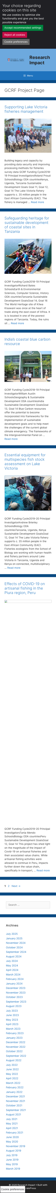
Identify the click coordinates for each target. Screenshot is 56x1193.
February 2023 (15, 1033)
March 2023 (13, 1028)
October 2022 (14, 1051)
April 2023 (12, 1024)
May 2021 (12, 1123)
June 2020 (12, 1137)
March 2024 (13, 974)
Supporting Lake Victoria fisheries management (25, 109)
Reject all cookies (14, 34)
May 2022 (12, 1073)
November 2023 (16, 992)
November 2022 (15, 1046)
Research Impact (39, 60)
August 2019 (13, 1150)
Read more (37, 202)
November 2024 (16, 942)
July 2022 (12, 1064)
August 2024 (14, 956)
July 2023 (12, 1010)
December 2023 (15, 988)
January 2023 (14, 1037)
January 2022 (14, 1092)
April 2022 (12, 1078)
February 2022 (14, 1087)
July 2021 (11, 1119)
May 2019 (12, 1164)
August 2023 (14, 1006)
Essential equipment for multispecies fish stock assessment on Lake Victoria (25, 461)
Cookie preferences (16, 41)
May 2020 (12, 1141)
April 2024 (12, 969)
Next (16, 886)
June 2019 (12, 1159)
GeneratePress (28, 1188)
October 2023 (14, 997)
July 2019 (11, 1155)
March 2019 (13, 1168)
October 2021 (14, 1105)
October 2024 (14, 947)
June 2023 (12, 1015)
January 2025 (14, 938)
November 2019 (15, 1146)
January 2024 (14, 983)
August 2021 (13, 1114)
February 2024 (15, 979)
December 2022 (15, 1042)
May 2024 (12, 965)
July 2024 (12, 960)
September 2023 (16, 1001)
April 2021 (12, 1128)
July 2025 (12, 933)
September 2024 (16, 951)
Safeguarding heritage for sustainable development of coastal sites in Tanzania (26, 225)
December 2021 (15, 1096)
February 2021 (14, 1132)
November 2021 (15, 1101)
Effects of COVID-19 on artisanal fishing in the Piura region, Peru (24, 588)
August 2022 (13, 1060)
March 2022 (13, 1082)
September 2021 (16, 1110)
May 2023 (12, 1019)
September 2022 (16, 1055)
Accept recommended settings (22, 27)
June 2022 (12, 1069)
